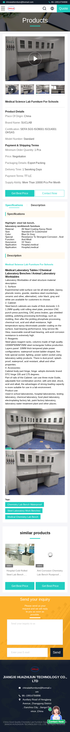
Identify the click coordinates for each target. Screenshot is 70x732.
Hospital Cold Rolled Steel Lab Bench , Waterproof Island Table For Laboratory (19, 572)
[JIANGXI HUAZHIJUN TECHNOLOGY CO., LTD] (13, 8)
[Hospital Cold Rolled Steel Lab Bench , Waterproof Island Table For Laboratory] (19, 554)
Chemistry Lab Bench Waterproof (24, 504)
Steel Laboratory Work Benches (23, 510)
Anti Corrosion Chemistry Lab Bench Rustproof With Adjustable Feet (50, 572)
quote (63, 8)
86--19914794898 (59, 2)
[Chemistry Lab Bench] (35, 58)
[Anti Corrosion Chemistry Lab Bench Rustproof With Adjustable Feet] (50, 554)
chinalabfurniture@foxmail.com (19, 2)
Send (56, 652)
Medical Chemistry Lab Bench (22, 517)
